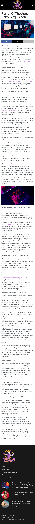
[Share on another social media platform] (28, 41)
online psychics (27, 61)
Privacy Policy (5, 469)
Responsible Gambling (7, 515)
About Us (4, 475)
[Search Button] (33, 5)
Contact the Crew (7, 478)
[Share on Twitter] (17, 41)
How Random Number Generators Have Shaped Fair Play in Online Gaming (21, 504)
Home (3, 466)
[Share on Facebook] (6, 41)
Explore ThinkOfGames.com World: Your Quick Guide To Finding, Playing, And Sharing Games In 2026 (22, 485)
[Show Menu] (2, 5)
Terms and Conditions (9, 472)
